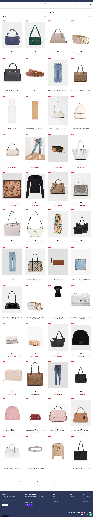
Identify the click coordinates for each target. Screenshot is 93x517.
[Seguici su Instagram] (5, 508)
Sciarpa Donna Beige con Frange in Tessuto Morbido (35, 128)
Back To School (50, 6)
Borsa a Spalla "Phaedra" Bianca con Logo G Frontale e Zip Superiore (35, 241)
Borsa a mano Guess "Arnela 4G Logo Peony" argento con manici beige (81, 204)
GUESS (12, 51)
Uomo (30, 6)
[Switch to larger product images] (1, 16)
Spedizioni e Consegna (57, 499)
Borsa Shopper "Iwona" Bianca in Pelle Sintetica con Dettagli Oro (81, 166)
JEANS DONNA (12, 279)
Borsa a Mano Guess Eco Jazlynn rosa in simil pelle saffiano (57, 430)
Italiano (11, 513)
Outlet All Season (41, 6)
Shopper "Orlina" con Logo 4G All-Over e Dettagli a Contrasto (35, 393)
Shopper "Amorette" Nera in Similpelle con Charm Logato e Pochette (80, 241)
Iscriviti (5, 504)
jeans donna (35, 166)
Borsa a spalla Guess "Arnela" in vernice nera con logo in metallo (12, 317)
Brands (79, 6)
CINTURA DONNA (58, 166)
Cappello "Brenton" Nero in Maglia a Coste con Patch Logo (80, 355)
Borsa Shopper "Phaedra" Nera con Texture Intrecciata (81, 468)
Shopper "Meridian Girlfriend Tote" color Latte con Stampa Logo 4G (81, 90)
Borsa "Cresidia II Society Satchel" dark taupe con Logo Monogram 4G (57, 204)
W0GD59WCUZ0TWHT (12, 128)
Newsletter (72, 498)
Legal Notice (85, 501)
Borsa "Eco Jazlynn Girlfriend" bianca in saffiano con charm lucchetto (12, 468)
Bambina (63, 6)
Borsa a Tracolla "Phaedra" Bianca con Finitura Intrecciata (81, 317)
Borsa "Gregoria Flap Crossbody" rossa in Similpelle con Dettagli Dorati (35, 430)
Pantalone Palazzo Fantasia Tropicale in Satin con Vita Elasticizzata (57, 241)
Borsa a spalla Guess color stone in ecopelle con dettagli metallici (12, 241)
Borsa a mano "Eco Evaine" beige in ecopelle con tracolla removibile (12, 166)
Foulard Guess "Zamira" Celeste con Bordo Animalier (81, 279)
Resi (54, 496)
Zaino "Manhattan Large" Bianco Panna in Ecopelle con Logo (80, 128)
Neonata (74, 6)
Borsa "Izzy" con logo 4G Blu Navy (12, 90)
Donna (34, 6)
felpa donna (57, 468)
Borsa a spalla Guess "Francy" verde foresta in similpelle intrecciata (35, 52)
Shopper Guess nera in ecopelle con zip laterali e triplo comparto (81, 393)
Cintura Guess (35, 90)
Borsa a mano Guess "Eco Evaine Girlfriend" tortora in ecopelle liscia (58, 52)
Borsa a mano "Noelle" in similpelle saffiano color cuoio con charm (80, 430)
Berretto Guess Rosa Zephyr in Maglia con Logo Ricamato (12, 430)
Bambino (57, 6)
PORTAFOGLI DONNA (58, 279)
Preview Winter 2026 (16, 6)
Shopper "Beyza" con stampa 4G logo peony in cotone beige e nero (35, 279)
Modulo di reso (55, 501)
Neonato (68, 6)
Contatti (71, 499)
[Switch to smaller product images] (3, 16)
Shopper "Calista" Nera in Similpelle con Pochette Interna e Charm (58, 355)
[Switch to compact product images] (5, 16)
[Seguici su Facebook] (2, 508)
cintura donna (35, 355)
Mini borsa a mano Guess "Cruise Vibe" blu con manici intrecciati (12, 52)
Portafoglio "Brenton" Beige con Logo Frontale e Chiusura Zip (12, 393)
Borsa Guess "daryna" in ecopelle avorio (57, 128)
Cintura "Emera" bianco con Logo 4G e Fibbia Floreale (35, 317)
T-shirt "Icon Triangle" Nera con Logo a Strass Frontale (57, 317)
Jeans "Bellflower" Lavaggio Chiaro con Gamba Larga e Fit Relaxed (58, 90)
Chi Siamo (72, 496)
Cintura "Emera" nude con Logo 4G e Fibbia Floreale (80, 52)
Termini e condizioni (87, 496)
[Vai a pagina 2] (52, 474)
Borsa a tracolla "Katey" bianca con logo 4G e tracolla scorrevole (12, 355)
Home (4, 9)
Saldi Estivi (24, 6)
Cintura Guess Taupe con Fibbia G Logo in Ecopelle (35, 468)
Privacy (84, 499)
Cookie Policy (85, 498)
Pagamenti (55, 498)
